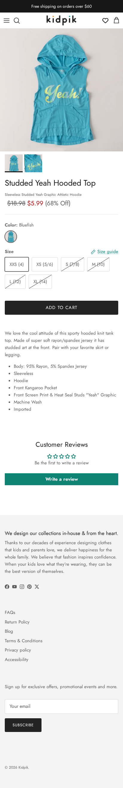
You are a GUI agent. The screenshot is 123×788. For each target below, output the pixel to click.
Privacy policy (18, 650)
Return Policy (17, 622)
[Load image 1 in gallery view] (61, 90)
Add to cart (61, 307)
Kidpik (23, 767)
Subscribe (23, 725)
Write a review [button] (61, 479)
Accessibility (16, 659)
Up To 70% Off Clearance (61, 9)
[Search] (19, 20)
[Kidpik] (61, 20)
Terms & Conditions (23, 640)
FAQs (10, 612)
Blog (9, 631)
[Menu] (6, 20)
